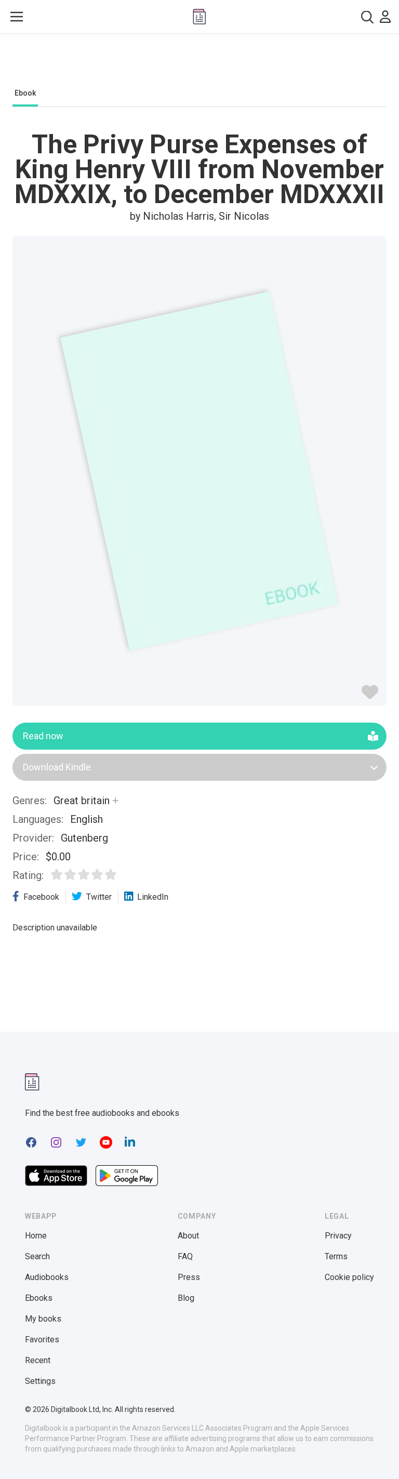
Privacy (338, 1236)
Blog (186, 1298)
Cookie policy (349, 1277)
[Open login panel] (385, 16)
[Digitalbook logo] (199, 16)
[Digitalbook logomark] (32, 1081)
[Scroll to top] (372, 1452)
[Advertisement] (199, 63)
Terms (336, 1256)
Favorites (42, 1339)
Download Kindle (57, 767)
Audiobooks (47, 1277)
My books (43, 1319)
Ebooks (38, 1298)
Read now (43, 735)
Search (37, 1256)
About (188, 1236)
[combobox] (367, 16)
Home (36, 1236)
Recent (37, 1360)
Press (189, 1277)
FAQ (185, 1256)
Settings (40, 1381)
